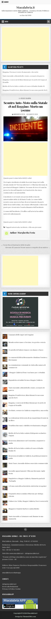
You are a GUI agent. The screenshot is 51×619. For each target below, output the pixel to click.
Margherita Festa (19, 114)
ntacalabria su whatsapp (11, 573)
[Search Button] (25, 529)
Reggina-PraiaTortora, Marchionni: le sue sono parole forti (25, 90)
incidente (24, 227)
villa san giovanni (34, 227)
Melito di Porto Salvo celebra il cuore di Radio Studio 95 (24, 86)
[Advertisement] (25, 44)
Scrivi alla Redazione (10, 586)
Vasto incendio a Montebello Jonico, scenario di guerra (23, 76)
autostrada (16, 227)
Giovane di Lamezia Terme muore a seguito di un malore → (27, 247)
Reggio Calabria (26, 98)
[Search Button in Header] (48, 21)
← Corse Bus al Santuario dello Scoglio (15, 245)
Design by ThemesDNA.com (25, 616)
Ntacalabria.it (25, 7)
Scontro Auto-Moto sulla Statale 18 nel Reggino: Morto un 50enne (26, 106)
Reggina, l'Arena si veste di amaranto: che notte (20, 72)
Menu (6, 2)
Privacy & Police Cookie (11, 589)
